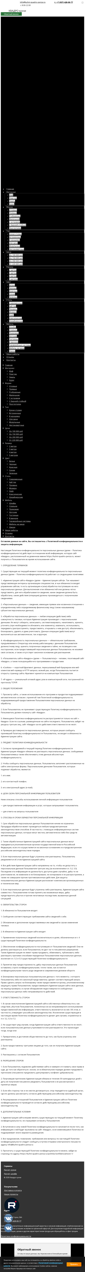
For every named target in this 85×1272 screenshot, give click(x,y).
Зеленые (13, 297)
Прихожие (14, 333)
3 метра (12, 273)
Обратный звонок (11, 14)
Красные (13, 291)
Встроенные (15, 237)
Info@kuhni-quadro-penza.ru (33, 2)
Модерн (13, 312)
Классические (15, 318)
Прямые (13, 213)
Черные (12, 288)
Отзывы (10, 357)
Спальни (13, 330)
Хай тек (12, 306)
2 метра (12, 270)
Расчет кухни (10, 1170)
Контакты (11, 360)
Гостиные (13, 339)
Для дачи (13, 243)
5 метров (13, 279)
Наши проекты (11, 1194)
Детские (13, 336)
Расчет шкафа (10, 1173)
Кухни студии (15, 234)
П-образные (14, 216)
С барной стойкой (17, 225)
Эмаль (12, 201)
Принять (74, 1264)
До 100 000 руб (16, 255)
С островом (14, 222)
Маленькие (14, 219)
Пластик (13, 198)
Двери (12, 351)
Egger (11, 204)
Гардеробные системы (20, 345)
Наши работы (12, 354)
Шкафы (12, 327)
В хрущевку (14, 240)
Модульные (14, 246)
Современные (15, 303)
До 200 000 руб (16, 261)
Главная (10, 189)
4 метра (12, 276)
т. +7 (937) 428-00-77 (63, 2)
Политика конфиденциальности (16, 1236)
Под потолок (15, 228)
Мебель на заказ (16, 348)
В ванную (13, 342)
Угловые (13, 210)
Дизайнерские (16, 321)
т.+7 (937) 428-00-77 (12, 1221)
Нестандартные (16, 249)
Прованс (13, 309)
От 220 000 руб (16, 264)
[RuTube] (12, 1212)
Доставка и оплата (13, 1190)
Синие (12, 294)
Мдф (11, 195)
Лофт (11, 315)
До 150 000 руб (16, 258)
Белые (12, 285)
